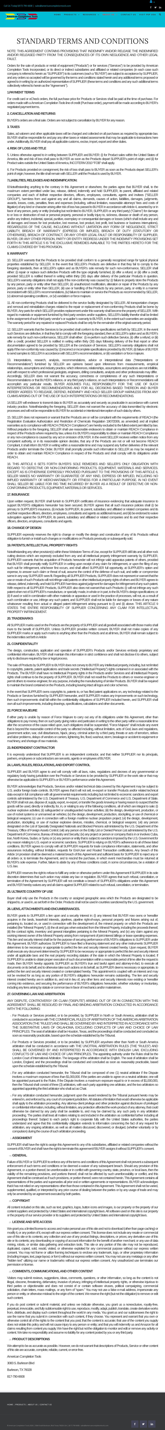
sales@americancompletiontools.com (53, 5)
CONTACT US (46, 1404)
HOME (10, 1404)
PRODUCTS (20, 1404)
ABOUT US (33, 1404)
